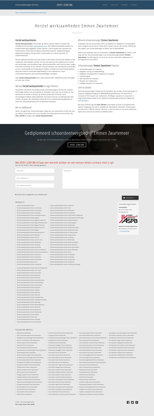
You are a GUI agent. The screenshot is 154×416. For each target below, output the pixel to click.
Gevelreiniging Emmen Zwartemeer (26, 352)
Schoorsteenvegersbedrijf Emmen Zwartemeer (91, 360)
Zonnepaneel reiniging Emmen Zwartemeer (120, 342)
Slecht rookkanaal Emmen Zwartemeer (89, 367)
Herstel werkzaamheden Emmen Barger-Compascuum (31, 220)
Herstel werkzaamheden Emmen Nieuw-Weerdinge (64, 249)
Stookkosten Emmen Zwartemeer (88, 370)
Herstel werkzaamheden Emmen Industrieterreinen (64, 220)
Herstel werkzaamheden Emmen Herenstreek (62, 210)
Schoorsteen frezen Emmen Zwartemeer (59, 360)
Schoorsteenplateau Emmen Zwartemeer (90, 347)
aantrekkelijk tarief (40, 46)
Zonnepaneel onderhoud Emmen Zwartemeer (121, 338)
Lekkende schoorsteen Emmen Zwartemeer (28, 379)
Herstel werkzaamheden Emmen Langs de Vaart (63, 235)
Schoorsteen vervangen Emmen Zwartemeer (60, 389)
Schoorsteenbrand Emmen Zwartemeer (58, 392)
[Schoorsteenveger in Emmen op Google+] (137, 402)
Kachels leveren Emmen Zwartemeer (26, 372)
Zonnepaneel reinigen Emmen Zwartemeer (120, 340)
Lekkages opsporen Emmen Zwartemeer (27, 374)
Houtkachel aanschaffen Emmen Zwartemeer (29, 362)
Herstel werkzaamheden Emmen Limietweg (61, 237)
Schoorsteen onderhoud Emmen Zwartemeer (60, 372)
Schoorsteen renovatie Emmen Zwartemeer (60, 377)
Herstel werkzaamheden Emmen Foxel (60, 208)
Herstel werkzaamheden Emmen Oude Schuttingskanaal (32, 268)
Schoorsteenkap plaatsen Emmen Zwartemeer (91, 345)
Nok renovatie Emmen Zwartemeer (26, 389)
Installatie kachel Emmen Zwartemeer (27, 367)
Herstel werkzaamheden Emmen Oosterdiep (62, 257)
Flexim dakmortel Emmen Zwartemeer (27, 347)
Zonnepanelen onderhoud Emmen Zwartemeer (121, 350)
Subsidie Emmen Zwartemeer (87, 374)
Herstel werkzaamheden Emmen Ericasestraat (29, 264)
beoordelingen (125, 231)
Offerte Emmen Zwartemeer (24, 394)
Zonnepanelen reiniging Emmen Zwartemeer (121, 355)
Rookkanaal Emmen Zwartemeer (57, 342)
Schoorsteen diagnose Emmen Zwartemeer (59, 357)
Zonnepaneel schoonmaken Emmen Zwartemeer (122, 345)
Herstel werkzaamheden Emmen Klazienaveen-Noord (64, 227)
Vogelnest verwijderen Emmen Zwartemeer (90, 392)
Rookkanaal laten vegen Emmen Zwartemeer (60, 347)
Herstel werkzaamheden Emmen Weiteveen (28, 307)
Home (17, 12)
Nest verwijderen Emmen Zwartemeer (27, 387)
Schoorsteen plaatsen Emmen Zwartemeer (59, 374)
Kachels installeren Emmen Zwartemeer (27, 370)
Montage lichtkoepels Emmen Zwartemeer (28, 384)
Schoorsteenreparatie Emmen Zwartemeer (90, 350)
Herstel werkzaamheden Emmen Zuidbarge (28, 319)
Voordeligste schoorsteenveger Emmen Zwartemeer (123, 333)
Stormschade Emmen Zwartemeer (88, 372)
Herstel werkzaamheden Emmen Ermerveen (62, 205)
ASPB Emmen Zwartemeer (24, 333)
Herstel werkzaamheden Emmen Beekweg (28, 235)
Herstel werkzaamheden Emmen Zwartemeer (33, 12)
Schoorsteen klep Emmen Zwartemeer (58, 362)
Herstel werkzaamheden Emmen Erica (27, 262)
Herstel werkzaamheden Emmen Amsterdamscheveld (31, 215)
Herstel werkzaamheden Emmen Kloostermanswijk (64, 232)
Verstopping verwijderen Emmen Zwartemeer (91, 384)
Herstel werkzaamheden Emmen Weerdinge (28, 302)
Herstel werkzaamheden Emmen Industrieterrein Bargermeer (66, 215)
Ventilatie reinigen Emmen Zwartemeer (89, 382)
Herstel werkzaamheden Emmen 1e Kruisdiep (29, 208)
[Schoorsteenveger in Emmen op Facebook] (128, 402)
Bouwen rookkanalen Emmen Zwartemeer (28, 340)
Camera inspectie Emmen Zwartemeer (27, 342)
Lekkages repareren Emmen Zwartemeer (27, 377)
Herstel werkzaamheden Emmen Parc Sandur (29, 273)
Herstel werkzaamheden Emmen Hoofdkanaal (62, 213)
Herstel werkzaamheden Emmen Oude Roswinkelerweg (65, 264)
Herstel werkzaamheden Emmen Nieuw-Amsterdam (64, 242)
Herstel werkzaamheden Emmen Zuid (27, 317)
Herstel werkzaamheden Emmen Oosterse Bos (62, 259)
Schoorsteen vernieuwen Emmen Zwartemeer (60, 387)
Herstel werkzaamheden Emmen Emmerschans (29, 259)
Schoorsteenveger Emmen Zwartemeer (89, 357)
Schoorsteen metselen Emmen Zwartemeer (59, 370)
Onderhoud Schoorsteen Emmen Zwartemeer (60, 333)
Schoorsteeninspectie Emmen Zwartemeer (90, 333)
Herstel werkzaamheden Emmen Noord (60, 252)
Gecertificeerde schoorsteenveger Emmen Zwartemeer (31, 350)
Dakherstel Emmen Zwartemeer (25, 345)
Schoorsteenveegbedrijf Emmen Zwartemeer (91, 355)
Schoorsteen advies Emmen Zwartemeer (59, 355)
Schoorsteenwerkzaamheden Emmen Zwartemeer (92, 362)
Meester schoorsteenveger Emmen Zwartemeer (29, 382)
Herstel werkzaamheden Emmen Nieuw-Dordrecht (63, 244)
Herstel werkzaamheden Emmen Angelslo (28, 218)
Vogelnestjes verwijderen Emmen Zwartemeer (91, 394)
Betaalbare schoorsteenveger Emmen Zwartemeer (30, 338)
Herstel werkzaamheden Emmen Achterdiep (28, 213)
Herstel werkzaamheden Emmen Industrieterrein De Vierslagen (67, 218)
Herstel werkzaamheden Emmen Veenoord (28, 295)
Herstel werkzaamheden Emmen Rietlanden (28, 275)
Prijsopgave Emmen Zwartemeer (57, 335)
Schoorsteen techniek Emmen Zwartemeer (59, 382)
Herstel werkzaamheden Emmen (25, 205)
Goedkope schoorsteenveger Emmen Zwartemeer (30, 357)
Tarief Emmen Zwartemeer (86, 377)
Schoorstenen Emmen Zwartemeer (88, 365)
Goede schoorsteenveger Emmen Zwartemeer (29, 355)
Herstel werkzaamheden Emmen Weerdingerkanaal (30, 304)
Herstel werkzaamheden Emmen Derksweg (28, 244)
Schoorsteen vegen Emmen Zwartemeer (59, 384)
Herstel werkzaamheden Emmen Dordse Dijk (29, 247)
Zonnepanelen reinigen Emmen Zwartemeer (121, 352)
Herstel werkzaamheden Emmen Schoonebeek (29, 285)
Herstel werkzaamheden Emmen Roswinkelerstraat (30, 280)
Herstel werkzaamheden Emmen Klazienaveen (62, 225)
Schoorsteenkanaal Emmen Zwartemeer (90, 335)
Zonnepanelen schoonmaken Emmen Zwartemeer (122, 357)
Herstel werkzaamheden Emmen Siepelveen (28, 287)
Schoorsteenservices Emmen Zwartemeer (90, 352)
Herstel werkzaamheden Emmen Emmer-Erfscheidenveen (32, 252)
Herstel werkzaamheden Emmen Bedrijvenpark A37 (30, 232)
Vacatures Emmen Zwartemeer (87, 379)
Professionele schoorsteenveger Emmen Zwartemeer (62, 338)
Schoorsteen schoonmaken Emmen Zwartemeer (61, 379)
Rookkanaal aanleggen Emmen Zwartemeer (60, 345)
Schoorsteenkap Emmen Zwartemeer (89, 340)
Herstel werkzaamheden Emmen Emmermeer (29, 257)
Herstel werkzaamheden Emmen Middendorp (62, 240)
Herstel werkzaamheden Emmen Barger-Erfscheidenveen (32, 222)
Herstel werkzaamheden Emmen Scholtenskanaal (30, 282)
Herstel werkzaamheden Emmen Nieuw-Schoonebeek (64, 247)
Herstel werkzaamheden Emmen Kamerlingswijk (63, 222)
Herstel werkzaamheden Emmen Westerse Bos (29, 312)
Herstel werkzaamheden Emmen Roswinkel (28, 277)
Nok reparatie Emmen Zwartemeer (26, 392)
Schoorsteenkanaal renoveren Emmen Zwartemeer (92, 338)
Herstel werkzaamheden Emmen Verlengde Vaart (30, 297)
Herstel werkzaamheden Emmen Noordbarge (62, 254)
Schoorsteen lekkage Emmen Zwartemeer (59, 367)
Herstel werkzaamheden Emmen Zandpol (28, 314)
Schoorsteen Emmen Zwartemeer (57, 352)
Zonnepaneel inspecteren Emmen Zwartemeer (121, 335)
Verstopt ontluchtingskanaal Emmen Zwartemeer (92, 387)
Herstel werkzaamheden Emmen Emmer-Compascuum (31, 249)
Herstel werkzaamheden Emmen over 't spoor (29, 270)
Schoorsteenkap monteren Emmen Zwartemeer (92, 342)
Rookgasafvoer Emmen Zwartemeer (58, 340)
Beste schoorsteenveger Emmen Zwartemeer (29, 335)
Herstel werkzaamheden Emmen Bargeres (28, 230)
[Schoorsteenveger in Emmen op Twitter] (132, 402)
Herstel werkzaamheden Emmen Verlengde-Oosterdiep (32, 299)
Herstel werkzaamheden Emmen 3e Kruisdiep (29, 210)
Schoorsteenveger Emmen (27, 5)
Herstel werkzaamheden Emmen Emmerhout (29, 254)
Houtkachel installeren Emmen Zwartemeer (28, 365)
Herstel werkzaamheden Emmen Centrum (28, 237)
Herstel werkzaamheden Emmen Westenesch (29, 309)
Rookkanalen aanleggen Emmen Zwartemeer (60, 350)
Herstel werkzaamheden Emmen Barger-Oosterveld (30, 227)
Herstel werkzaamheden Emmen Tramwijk (28, 290)
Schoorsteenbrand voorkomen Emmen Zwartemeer (62, 394)
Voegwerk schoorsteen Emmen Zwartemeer (91, 389)
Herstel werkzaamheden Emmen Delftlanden (29, 242)
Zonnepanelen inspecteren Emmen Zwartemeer (122, 347)
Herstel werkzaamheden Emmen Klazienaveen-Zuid (64, 230)
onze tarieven (83, 100)
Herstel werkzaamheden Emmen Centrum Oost (29, 240)
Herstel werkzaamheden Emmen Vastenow (28, 292)
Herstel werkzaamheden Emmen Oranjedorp (62, 262)
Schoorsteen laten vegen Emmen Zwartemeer (60, 365)
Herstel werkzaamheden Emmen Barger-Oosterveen (31, 225)
